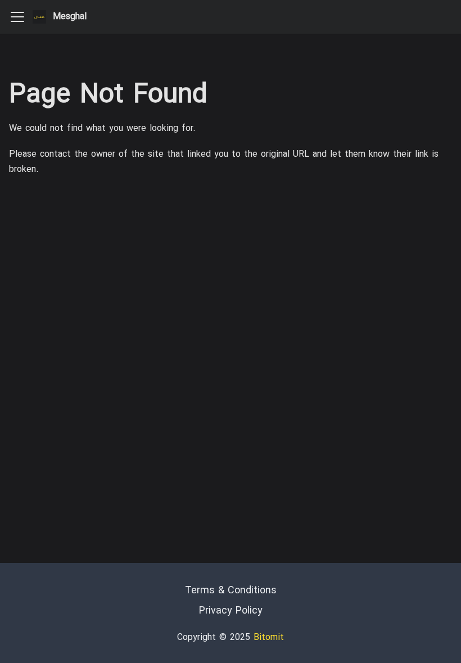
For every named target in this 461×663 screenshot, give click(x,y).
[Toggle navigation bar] (17, 16)
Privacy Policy (231, 611)
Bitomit (269, 637)
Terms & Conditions (231, 590)
